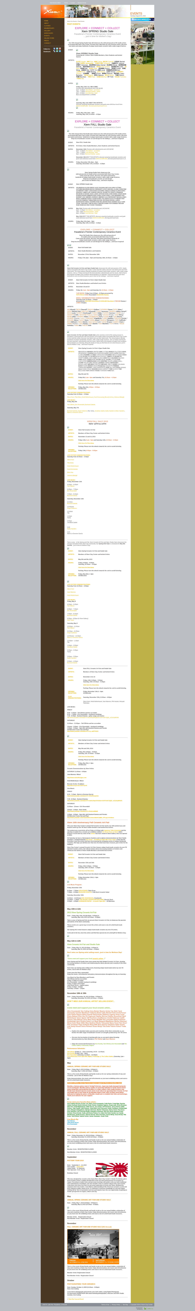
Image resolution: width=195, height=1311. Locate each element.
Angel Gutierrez (82, 411)
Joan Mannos (71, 592)
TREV (91, 77)
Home (66, 3)
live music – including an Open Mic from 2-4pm (101, 839)
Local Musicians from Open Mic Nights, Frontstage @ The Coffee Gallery (90, 1056)
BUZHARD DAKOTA (85, 892)
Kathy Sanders (71, 529)
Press (46, 40)
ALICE (81, 61)
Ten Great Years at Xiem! (110, 832)
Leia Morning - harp (91, 93)
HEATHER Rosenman (92, 301)
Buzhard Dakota (90, 404)
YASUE (120, 77)
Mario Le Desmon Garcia (75, 412)
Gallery (47, 31)
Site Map (125, 1304)
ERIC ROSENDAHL (87, 898)
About (46, 23)
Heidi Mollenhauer (87, 397)
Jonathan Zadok (100, 411)
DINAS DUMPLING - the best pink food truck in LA (91, 106)
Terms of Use (105, 1304)
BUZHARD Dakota (103, 295)
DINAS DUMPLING (101, 159)
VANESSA (102, 77)
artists (93, 833)
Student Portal (81, 3)
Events (47, 35)
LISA (101, 72)
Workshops (48, 33)
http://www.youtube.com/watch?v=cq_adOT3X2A (82, 731)
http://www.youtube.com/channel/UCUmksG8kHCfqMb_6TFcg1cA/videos (90, 817)
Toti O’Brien (70, 404)
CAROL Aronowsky (86, 63)
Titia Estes (78, 397)
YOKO (80, 78)
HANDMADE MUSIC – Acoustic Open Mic (92, 901)
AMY (90, 61)
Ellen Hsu (70, 472)
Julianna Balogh (119, 397)
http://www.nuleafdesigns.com (76, 777)
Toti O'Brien (71, 1052)
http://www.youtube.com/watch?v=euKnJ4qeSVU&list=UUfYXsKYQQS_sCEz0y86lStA (94, 800)
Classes (47, 26)
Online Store (49, 38)
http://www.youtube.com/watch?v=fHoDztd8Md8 (82, 811)
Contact (72, 3)
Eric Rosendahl (80, 404)
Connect (47, 43)
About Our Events (72, 21)
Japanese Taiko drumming (112, 830)
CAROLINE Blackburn (107, 301)
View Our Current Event (76, 1299)
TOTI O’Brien (80, 295)
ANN (98, 61)
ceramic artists (98, 958)
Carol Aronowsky (99, 397)
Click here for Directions (86, 380)
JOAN (93, 68)
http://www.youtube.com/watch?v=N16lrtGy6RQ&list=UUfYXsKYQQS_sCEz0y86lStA (93, 717)
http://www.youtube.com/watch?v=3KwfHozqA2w (83, 796)
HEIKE (103, 67)
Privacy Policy (116, 1304)
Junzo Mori (79, 1167)
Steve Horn (70, 397)
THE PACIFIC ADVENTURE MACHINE (92, 899)
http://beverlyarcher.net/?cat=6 (77, 785)
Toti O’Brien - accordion (93, 90)
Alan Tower (70, 620)
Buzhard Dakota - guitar (93, 91)
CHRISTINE (102, 63)
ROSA (109, 75)
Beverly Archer (109, 397)
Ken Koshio (71, 1053)
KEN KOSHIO (83, 890)
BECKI (108, 61)
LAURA (81, 72)
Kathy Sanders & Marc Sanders (114, 411)
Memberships (49, 28)
